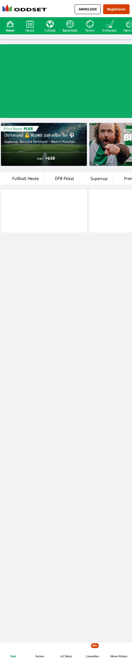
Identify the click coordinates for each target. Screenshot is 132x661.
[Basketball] (70, 23)
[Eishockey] (110, 23)
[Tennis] (90, 23)
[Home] (25, 9)
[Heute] (30, 23)
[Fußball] (50, 23)
